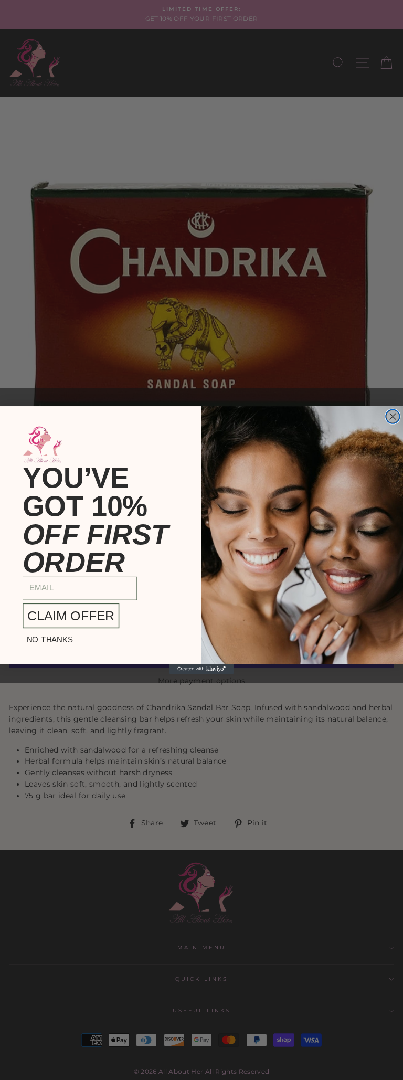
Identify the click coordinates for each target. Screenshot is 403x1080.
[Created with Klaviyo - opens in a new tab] (201, 669)
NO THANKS (50, 639)
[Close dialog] (393, 416)
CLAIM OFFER (70, 616)
